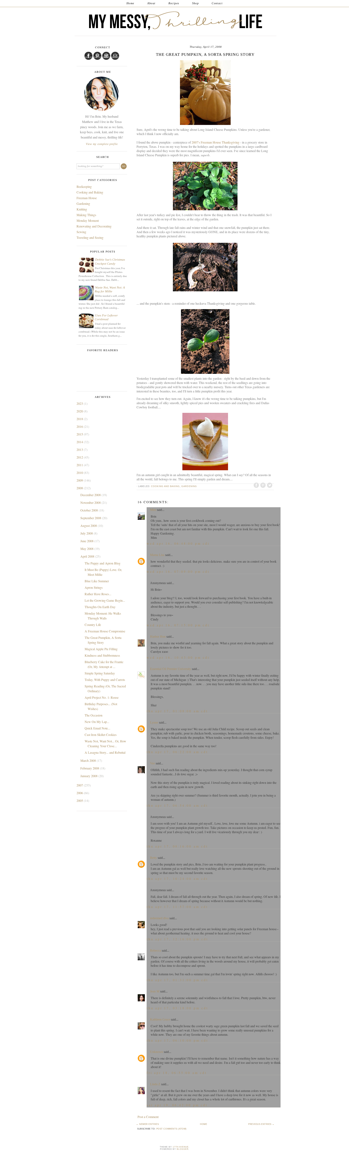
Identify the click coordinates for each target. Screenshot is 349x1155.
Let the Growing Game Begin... (105, 600)
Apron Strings (94, 587)
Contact (217, 3)
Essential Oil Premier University (170, 669)
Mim (153, 509)
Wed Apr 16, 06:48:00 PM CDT (178, 543)
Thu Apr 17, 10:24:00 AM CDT (177, 878)
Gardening (189, 486)
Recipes (173, 3)
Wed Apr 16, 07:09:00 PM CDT (178, 571)
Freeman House (87, 198)
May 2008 (87, 548)
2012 (80, 457)
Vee (152, 763)
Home (130, 3)
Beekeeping (84, 186)
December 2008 (91, 495)
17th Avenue (181, 1147)
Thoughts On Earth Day (100, 607)
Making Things (86, 215)
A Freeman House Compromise (105, 631)
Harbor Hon (158, 636)
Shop (195, 3)
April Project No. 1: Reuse (102, 697)
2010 (80, 472)
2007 (80, 785)
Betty (153, 857)
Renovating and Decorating (94, 226)
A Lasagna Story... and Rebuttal (105, 752)
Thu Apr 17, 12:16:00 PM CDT (177, 939)
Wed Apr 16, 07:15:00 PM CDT (178, 625)
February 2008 (90, 768)
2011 (80, 465)
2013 (80, 449)
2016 (80, 426)
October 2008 (89, 510)
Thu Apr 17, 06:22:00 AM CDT (177, 752)
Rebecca (155, 950)
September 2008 (91, 518)
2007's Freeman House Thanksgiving (216, 142)
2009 (80, 480)
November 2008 (91, 502)
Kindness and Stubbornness (102, 655)
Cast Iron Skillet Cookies (101, 734)
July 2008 (87, 533)
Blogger (182, 1149)
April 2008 (87, 556)
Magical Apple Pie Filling (101, 649)
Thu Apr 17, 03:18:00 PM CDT (177, 1008)
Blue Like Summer (97, 581)
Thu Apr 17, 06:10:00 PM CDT (177, 1040)
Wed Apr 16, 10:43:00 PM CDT (178, 657)
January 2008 (89, 776)
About (151, 3)
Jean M (154, 991)
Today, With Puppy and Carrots (105, 679)
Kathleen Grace (160, 1019)
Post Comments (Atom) (171, 1129)
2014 (80, 442)
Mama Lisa (157, 555)
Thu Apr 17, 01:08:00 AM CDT (177, 711)
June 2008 (87, 541)
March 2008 (88, 760)
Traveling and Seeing (90, 237)
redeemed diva (159, 918)
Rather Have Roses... (98, 594)
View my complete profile (102, 144)
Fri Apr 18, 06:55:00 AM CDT (177, 1072)
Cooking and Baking (165, 486)
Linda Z (155, 1084)
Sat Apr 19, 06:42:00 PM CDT (177, 1105)
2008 (80, 488)
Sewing (81, 232)
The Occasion (93, 715)
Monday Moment (88, 220)
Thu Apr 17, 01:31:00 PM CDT (177, 980)
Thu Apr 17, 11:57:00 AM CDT (177, 907)
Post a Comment (148, 1117)
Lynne (154, 722)
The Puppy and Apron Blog (102, 563)
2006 (80, 793)
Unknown (156, 1052)
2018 (80, 419)
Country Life (93, 624)
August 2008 (89, 525)
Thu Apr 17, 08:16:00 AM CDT (177, 846)
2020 (80, 411)
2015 (80, 434)
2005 (80, 800)
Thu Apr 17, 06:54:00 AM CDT (177, 805)
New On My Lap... (97, 722)
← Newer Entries (147, 1124)
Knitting (82, 209)
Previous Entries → (261, 1124)
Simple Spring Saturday (100, 673)
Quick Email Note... (97, 728)
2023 (80, 403)
